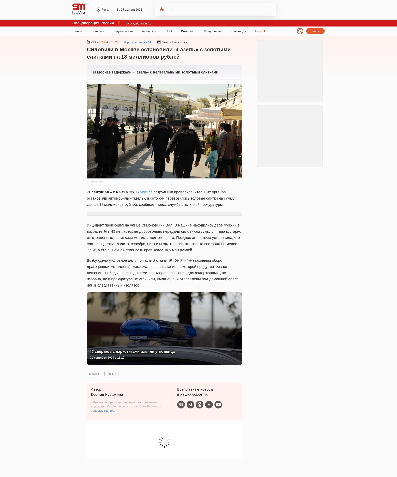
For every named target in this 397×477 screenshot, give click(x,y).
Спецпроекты (213, 31)
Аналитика (149, 31)
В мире (77, 31)
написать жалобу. (103, 410)
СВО (169, 31)
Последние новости (137, 23)
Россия (111, 374)
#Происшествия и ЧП (137, 42)
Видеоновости (123, 31)
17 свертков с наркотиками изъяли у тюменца (132, 351)
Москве (146, 191)
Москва (94, 374)
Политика (97, 31)
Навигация (238, 31)
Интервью (188, 31)
